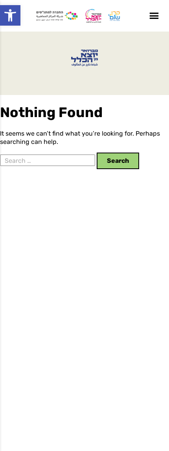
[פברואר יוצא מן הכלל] (84, 58)
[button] (10, 15)
